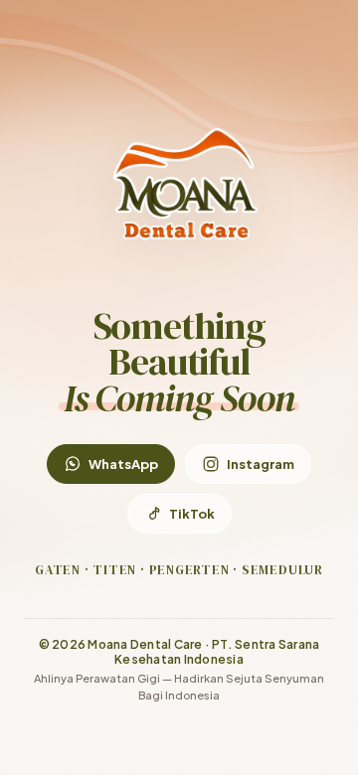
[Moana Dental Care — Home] (179, 181)
